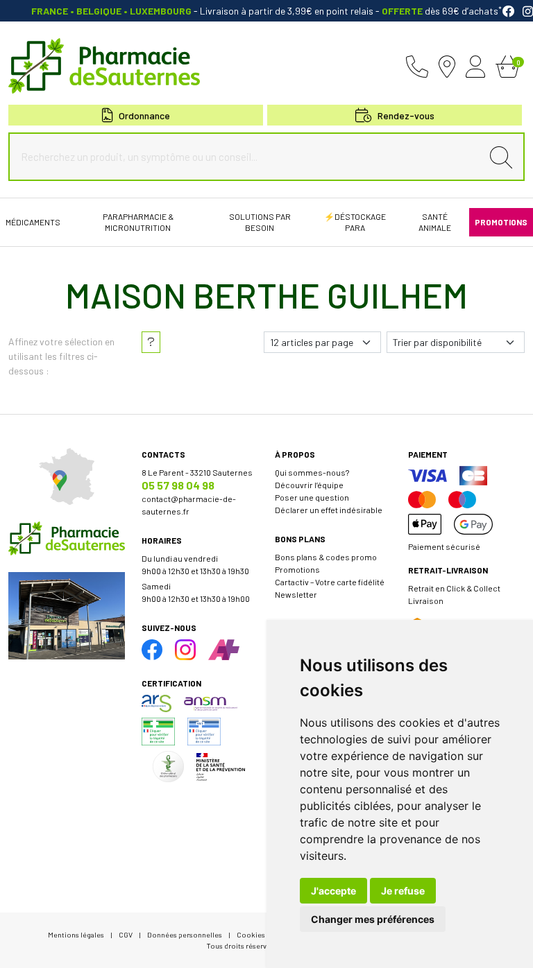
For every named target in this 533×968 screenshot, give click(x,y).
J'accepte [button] (333, 891)
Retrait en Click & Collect (454, 588)
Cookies (251, 934)
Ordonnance (144, 115)
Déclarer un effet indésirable (328, 510)
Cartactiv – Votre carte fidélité (329, 582)
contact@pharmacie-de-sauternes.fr (189, 505)
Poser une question (312, 497)
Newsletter (296, 594)
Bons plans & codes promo (326, 557)
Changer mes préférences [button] (372, 919)
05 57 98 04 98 (178, 485)
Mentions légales (76, 934)
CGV (126, 934)
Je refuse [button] (403, 891)
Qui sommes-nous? (312, 472)
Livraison (425, 600)
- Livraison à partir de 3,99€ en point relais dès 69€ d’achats (266, 11)
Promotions (297, 569)
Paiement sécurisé (444, 546)
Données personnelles (184, 934)
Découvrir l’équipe (309, 485)
